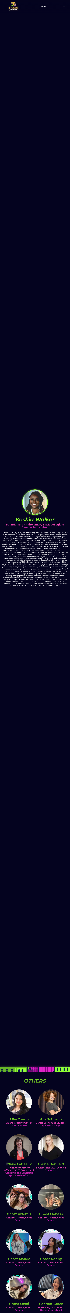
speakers (43, 6)
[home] (14, 6)
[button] (64, 6)
